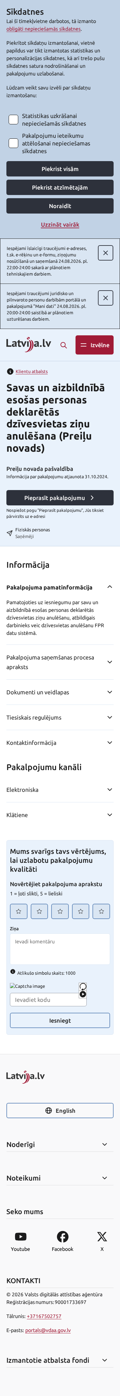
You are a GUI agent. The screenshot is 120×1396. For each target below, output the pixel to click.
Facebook (62, 1249)
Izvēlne (100, 345)
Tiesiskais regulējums (33, 717)
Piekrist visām (60, 169)
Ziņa (14, 928)
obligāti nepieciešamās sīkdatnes (43, 29)
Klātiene (17, 815)
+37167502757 (44, 1316)
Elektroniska (22, 789)
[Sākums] (60, 1077)
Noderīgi (20, 1144)
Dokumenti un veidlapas (37, 692)
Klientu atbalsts (32, 371)
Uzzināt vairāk (60, 224)
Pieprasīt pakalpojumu (54, 498)
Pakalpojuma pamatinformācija (49, 587)
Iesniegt (60, 1020)
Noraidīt (60, 206)
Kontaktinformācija (31, 742)
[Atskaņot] (83, 994)
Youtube (20, 1249)
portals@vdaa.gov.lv (48, 1330)
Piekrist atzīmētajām (60, 187)
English (65, 1110)
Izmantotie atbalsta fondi (47, 1360)
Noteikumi (23, 1178)
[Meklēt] (64, 345)
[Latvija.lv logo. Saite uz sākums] (28, 345)
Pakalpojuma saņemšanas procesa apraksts (50, 662)
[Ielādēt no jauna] (83, 987)
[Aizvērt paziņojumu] (105, 253)
